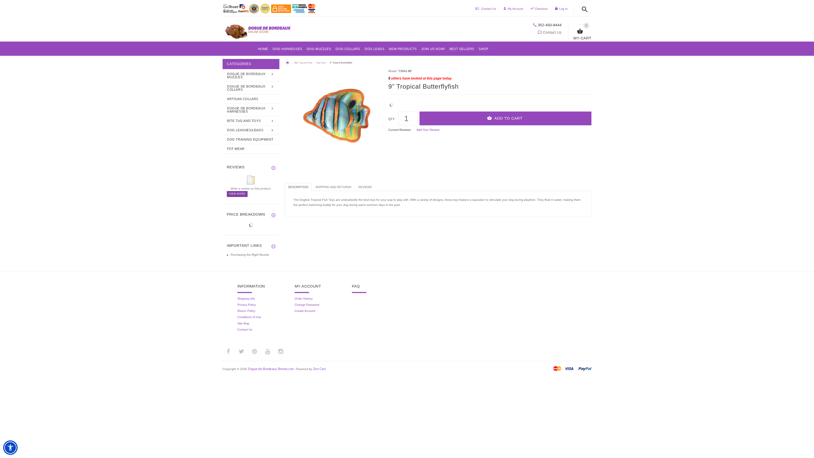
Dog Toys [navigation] (321, 62)
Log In (563, 8)
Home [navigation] (287, 63)
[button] (583, 10)
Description (298, 187)
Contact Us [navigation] (488, 8)
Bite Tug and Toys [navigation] (303, 62)
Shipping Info (246, 298)
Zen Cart (319, 369)
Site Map (243, 323)
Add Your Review (428, 129)
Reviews (365, 187)
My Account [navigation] (515, 8)
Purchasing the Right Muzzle (250, 254)
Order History (304, 298)
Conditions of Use (249, 317)
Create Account (305, 311)
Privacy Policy (246, 304)
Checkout (541, 8)
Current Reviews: (399, 129)
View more (237, 193)
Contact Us (552, 32)
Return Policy (246, 311)
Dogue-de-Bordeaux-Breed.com (271, 369)
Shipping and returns (333, 187)
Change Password (307, 304)
